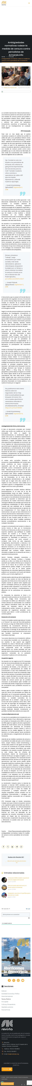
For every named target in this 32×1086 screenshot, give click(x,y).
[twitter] (13, 980)
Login (28, 909)
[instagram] (18, 980)
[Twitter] (7, 846)
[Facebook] (3, 846)
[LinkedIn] (12, 846)
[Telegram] (16, 846)
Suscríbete (6, 1069)
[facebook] (9, 980)
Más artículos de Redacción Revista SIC (17, 861)
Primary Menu (29, 3)
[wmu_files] (29, 918)
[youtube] (22, 980)
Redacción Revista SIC (10, 88)
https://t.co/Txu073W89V (13, 408)
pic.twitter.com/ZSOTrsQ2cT (14, 279)
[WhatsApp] (21, 846)
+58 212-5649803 (15, 1049)
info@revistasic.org (13, 1054)
